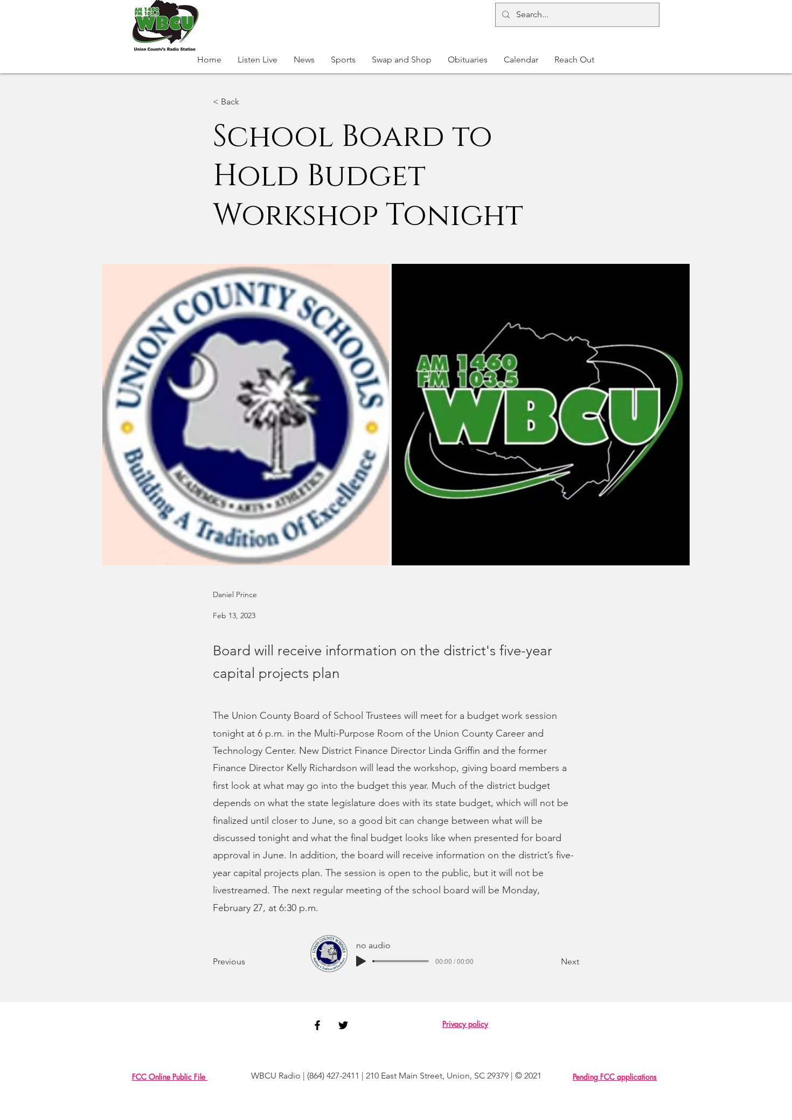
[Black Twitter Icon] (343, 1025)
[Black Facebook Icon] (317, 1025)
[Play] (361, 961)
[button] (343, 59)
